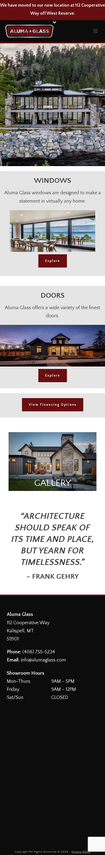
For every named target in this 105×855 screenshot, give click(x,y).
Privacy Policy (81, 851)
